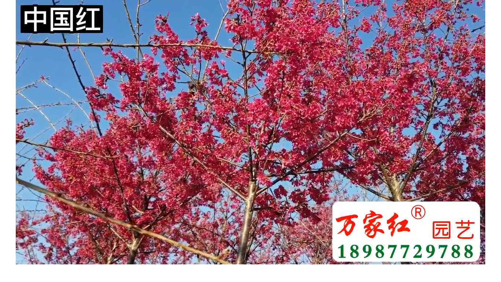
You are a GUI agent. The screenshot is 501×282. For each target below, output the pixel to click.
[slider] (250, 250)
